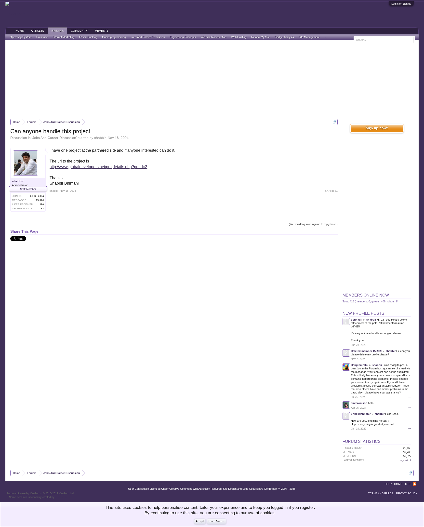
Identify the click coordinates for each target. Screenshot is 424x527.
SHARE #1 (331, 190)
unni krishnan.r (361, 413)
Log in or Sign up (401, 3)
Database (42, 37)
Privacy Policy (406, 493)
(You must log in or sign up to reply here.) (313, 224)
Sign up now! (377, 128)
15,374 (40, 200)
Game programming (114, 37)
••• (409, 344)
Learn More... (217, 521)
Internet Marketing (63, 37)
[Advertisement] (212, 79)
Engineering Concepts (183, 37)
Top (407, 484)
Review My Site (260, 37)
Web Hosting (238, 37)
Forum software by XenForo (40, 493)
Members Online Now (366, 295)
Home (19, 30)
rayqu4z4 (405, 460)
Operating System (20, 37)
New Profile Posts (363, 313)
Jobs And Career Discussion (54, 138)
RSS (414, 484)
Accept (200, 521)
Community (79, 30)
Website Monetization (213, 37)
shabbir (100, 138)
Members (101, 30)
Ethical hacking (88, 37)
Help (388, 484)
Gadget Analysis (284, 37)
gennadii (356, 319)
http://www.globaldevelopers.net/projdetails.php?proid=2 (98, 167)
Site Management (309, 37)
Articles (37, 30)
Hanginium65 (359, 365)
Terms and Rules (380, 493)
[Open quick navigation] (334, 121)
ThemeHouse (63, 497)
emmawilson (359, 403)
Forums (57, 30)
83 (42, 208)
